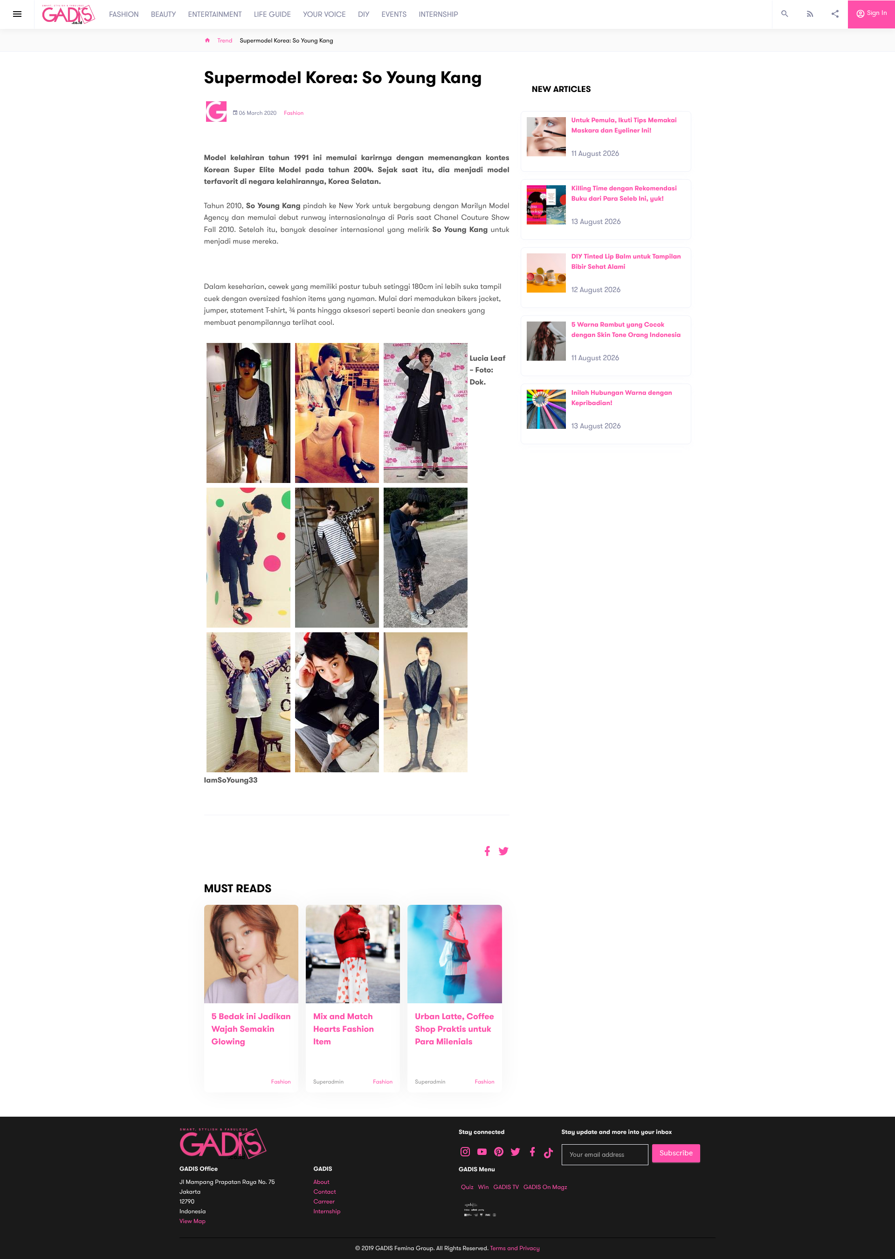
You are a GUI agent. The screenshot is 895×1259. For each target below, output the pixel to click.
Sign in (876, 13)
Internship (327, 1212)
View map (192, 1221)
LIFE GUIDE (272, 14)
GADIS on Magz (545, 1187)
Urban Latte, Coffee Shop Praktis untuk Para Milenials (454, 1029)
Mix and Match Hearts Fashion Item (343, 1029)
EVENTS (394, 14)
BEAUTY (163, 14)
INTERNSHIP (438, 14)
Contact (325, 1192)
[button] (503, 851)
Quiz (467, 1187)
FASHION (124, 14)
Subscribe (676, 1153)
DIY (364, 14)
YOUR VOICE (324, 14)
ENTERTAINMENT (215, 14)
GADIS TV (506, 1187)
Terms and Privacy (515, 1248)
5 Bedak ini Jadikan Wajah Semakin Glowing (251, 1029)
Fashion (293, 113)
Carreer (324, 1202)
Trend (225, 41)
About (322, 1182)
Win (483, 1187)
